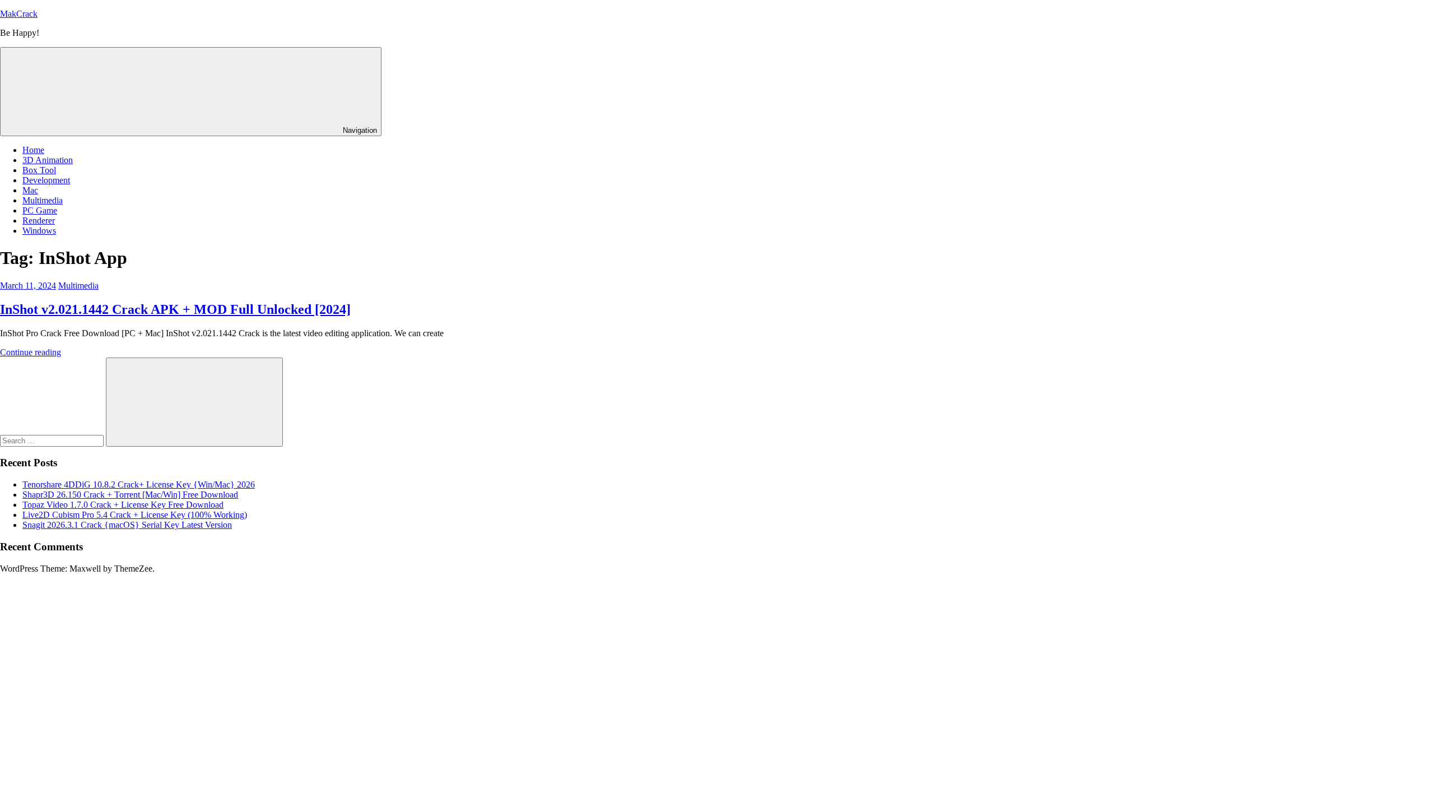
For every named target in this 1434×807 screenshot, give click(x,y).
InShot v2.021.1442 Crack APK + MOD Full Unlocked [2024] (175, 309)
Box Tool (39, 170)
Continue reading (30, 352)
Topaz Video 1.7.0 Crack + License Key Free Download (123, 504)
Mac (30, 190)
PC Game (39, 210)
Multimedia (42, 200)
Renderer (38, 220)
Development (46, 180)
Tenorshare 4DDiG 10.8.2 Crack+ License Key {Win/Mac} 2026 (138, 484)
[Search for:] (53, 440)
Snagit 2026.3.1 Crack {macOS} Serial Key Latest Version (127, 525)
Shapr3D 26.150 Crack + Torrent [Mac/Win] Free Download (130, 494)
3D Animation (47, 160)
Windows (39, 230)
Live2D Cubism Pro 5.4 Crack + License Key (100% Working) (134, 515)
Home (33, 150)
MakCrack (19, 13)
